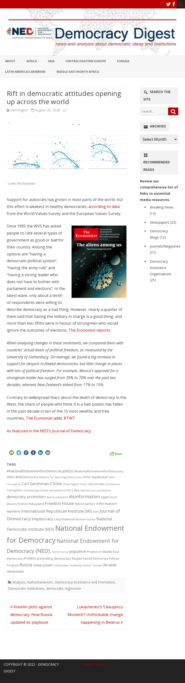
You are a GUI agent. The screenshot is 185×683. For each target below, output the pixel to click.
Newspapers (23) (163, 222)
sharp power (43, 565)
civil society (96, 484)
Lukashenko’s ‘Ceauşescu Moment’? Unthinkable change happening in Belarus (95, 614)
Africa (31, 61)
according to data (104, 206)
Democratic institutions (26, 588)
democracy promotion (26, 496)
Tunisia (96, 565)
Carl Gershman (35, 483)
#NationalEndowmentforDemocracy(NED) (40, 471)
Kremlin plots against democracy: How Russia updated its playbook (31, 614)
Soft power (61, 565)
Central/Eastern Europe (86, 61)
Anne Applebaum (95, 477)
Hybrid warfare (85, 504)
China (56, 483)
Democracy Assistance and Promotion (85, 582)
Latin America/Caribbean (25, 72)
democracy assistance (95, 490)
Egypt (105, 497)
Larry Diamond (64, 519)
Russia (26, 565)
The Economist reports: (90, 330)
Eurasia (123, 61)
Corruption (14, 490)
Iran (96, 511)
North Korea (60, 552)
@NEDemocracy (26, 477)
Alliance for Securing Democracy (60, 477)
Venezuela (15, 571)
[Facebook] (173, 4)
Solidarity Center (80, 565)
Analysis (19, 582)
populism (77, 551)
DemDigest (19, 110)
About (10, 61)
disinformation (84, 496)
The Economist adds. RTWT (50, 418)
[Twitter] (168, 4)
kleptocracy (42, 519)
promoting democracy (54, 558)
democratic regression (63, 588)
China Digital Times (75, 484)
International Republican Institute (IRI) (56, 511)
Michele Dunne (85, 519)
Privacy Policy (92, 664)
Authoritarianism (40, 582)
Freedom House (59, 503)
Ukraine (109, 565)
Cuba (75, 490)
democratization (57, 497)
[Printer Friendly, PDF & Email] (116, 453)
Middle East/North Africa (78, 72)
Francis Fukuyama (31, 504)
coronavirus (112, 484)
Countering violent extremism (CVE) (47, 490)
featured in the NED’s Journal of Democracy (51, 431)
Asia (51, 61)
